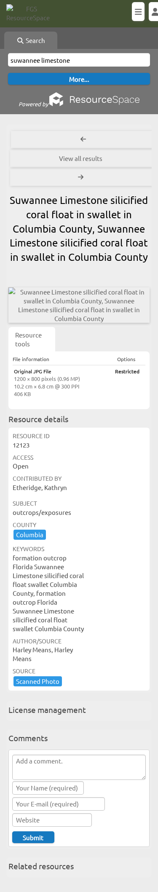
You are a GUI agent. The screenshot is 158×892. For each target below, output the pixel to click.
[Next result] (81, 177)
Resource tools (28, 339)
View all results (80, 158)
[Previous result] (83, 139)
